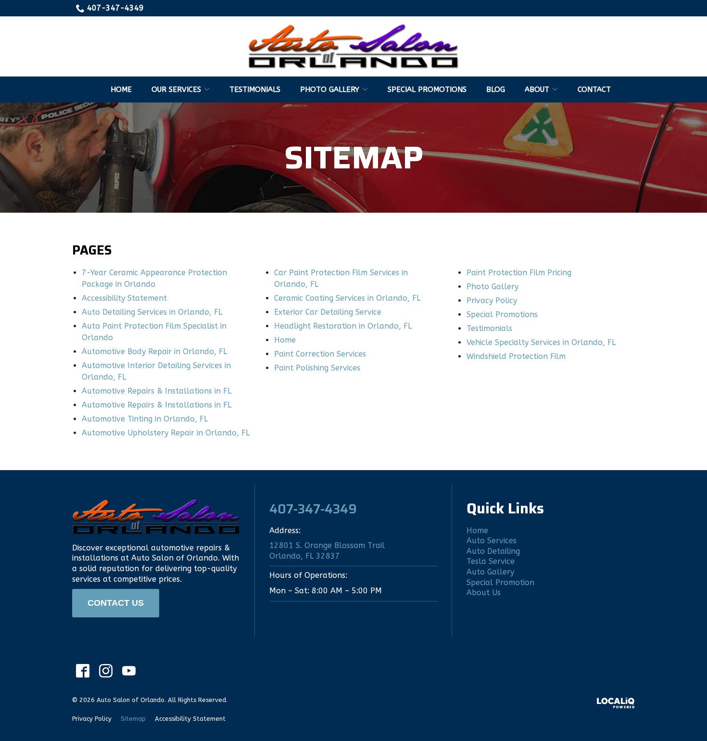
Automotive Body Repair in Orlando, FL (154, 351)
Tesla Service (491, 561)
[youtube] (128, 671)
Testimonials (254, 89)
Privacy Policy (492, 300)
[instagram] (105, 671)
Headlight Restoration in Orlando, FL (343, 326)
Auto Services (492, 540)
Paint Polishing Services (317, 367)
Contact (594, 89)
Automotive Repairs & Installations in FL (156, 391)
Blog (495, 89)
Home (121, 89)
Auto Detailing (493, 551)
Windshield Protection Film (516, 356)
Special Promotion (500, 582)
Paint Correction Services (320, 353)
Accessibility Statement (124, 298)
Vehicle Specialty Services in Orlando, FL (541, 342)
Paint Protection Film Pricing (519, 272)
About (537, 89)
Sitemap (353, 158)
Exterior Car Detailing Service (327, 312)
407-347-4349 (115, 8)
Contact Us (116, 603)
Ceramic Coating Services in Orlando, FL (347, 298)
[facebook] (82, 671)
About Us (484, 592)
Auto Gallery (490, 571)
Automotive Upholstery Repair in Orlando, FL (166, 432)
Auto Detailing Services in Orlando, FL (152, 312)
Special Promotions (427, 89)
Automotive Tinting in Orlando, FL (145, 418)
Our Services (176, 89)
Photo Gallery (329, 89)
